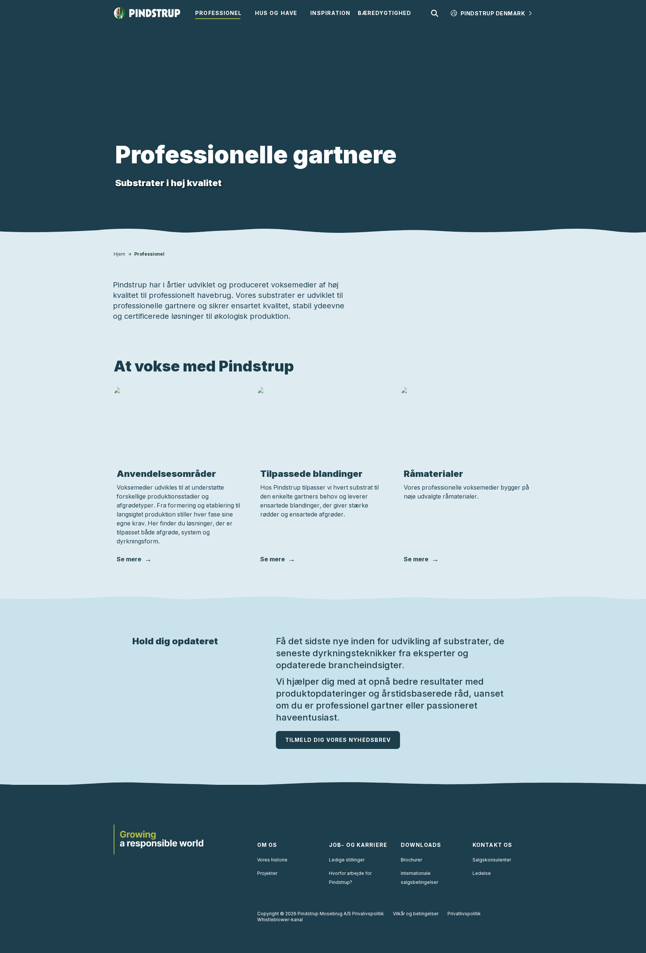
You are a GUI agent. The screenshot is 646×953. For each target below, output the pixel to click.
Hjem (119, 254)
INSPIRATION (330, 13)
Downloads (421, 845)
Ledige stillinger (346, 860)
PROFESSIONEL (218, 13)
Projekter (267, 873)
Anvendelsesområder (166, 473)
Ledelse (482, 873)
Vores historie (272, 860)
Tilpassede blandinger (311, 473)
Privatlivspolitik (464, 913)
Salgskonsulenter (492, 860)
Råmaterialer (433, 473)
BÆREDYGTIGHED (385, 13)
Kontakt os (492, 845)
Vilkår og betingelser (416, 913)
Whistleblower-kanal (280, 919)
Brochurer (411, 860)
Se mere (129, 559)
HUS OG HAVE (276, 13)
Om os (267, 845)
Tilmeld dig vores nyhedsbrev (338, 740)
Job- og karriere (358, 845)
